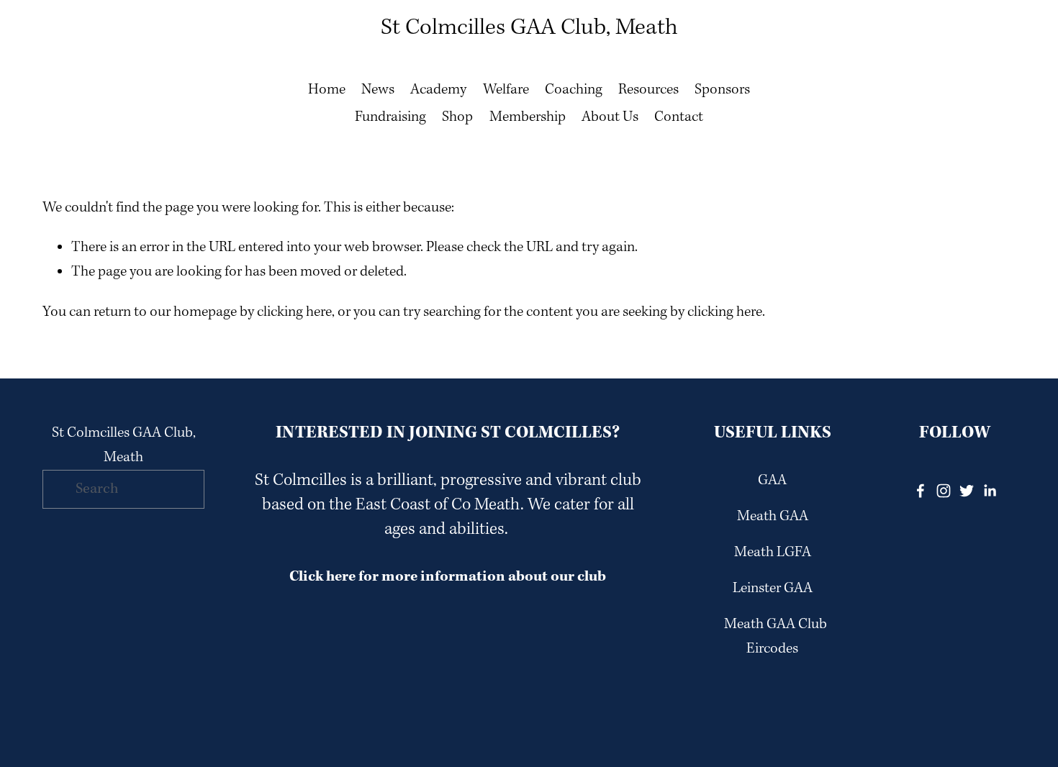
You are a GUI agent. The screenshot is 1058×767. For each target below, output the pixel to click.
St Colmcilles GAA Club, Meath (529, 28)
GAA (772, 481)
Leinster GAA (773, 588)
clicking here (294, 312)
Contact (678, 117)
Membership (527, 117)
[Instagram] (943, 491)
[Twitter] (966, 491)
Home (326, 90)
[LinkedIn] (989, 491)
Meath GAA (772, 517)
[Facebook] (920, 491)
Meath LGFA (772, 553)
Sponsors (722, 90)
